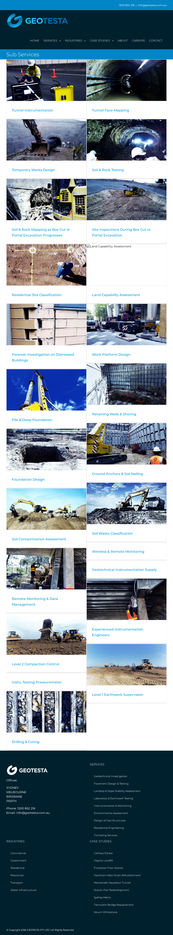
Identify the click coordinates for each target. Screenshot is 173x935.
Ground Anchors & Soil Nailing (117, 474)
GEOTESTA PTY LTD (38, 929)
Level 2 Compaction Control (35, 664)
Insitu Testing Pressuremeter (37, 682)
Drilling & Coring (25, 742)
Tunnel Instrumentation (32, 110)
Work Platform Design (111, 355)
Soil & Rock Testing (108, 170)
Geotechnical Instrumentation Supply (124, 570)
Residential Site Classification (37, 295)
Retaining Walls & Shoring (114, 414)
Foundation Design (28, 480)
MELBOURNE (16, 792)
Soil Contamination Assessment (39, 539)
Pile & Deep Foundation (32, 420)
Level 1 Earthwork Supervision (117, 695)
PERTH (11, 801)
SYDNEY (12, 788)
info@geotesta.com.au (152, 5)
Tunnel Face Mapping (110, 110)
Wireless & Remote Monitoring (118, 552)
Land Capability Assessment (116, 295)
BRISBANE (14, 796)
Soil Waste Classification (112, 533)
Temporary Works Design (33, 170)
